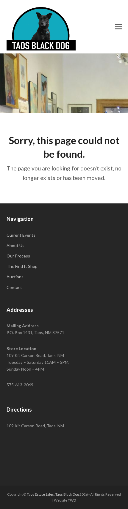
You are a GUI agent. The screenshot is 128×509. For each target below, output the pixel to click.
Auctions (15, 276)
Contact (14, 287)
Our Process (18, 255)
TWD (72, 500)
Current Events (21, 235)
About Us (15, 245)
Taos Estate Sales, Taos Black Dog (53, 494)
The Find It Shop (22, 266)
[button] (118, 26)
